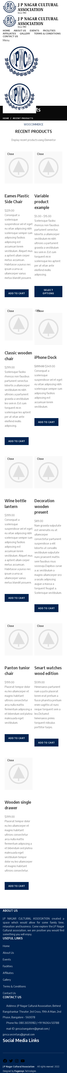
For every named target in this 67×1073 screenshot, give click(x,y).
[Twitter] (11, 1062)
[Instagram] (17, 1062)
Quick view (9, 302)
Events (7, 959)
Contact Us (9, 993)
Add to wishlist (9, 284)
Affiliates (8, 973)
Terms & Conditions (14, 986)
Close (10, 154)
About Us (8, 952)
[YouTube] (22, 1062)
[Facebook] (5, 1062)
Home (6, 118)
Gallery (7, 979)
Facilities (8, 966)
